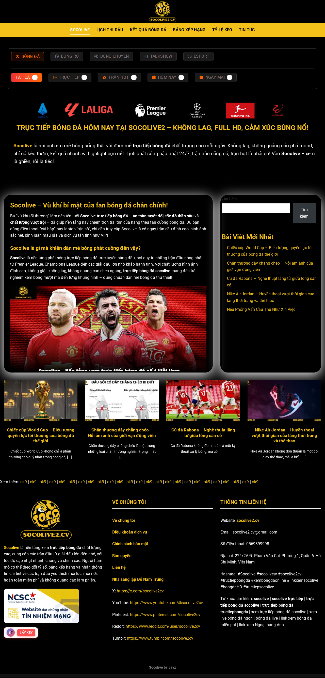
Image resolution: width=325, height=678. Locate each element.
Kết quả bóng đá (148, 29)
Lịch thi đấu (109, 29)
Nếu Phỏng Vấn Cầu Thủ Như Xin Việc (261, 309)
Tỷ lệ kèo (222, 29)
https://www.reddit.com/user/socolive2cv (163, 626)
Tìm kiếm (229, 199)
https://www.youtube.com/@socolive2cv (166, 602)
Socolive (80, 29)
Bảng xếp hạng (189, 29)
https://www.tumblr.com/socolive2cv (160, 638)
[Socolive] (162, 11)
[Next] (312, 409)
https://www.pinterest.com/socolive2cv (165, 614)
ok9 (23, 481)
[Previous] (13, 409)
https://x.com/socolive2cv (140, 591)
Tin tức (247, 29)
